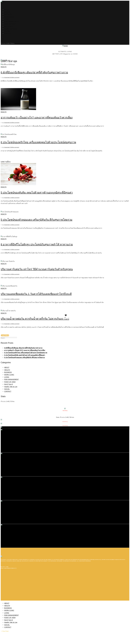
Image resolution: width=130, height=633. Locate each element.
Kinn (3, 77)
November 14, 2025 (9, 197)
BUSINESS (8, 14)
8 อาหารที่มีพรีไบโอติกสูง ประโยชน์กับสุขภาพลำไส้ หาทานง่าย (37, 244)
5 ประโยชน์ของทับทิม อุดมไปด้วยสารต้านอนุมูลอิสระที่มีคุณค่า (37, 192)
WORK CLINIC (9, 17)
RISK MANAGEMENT (11, 21)
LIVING (6, 19)
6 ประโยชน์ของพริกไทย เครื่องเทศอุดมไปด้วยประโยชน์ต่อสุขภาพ (38, 142)
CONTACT (7, 33)
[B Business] (65, 440)
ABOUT (6, 9)
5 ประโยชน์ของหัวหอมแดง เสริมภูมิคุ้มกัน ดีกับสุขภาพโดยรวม (36, 219)
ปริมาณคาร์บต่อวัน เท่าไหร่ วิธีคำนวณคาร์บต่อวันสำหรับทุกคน (37, 269)
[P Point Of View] (65, 512)
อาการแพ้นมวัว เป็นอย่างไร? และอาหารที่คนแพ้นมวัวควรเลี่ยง (37, 117)
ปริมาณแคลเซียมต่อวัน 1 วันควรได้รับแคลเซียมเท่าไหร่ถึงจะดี (36, 293)
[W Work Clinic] (65, 536)
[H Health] (19, 427)
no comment (16, 77)
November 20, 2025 (9, 77)
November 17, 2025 (9, 147)
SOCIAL (7, 31)
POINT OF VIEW (9, 24)
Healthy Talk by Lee (10, 29)
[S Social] (65, 464)
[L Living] (65, 488)
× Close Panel (4, 631)
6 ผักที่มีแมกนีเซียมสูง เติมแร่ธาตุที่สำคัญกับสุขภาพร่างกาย (34, 72)
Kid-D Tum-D (8, 26)
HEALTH (7, 12)
